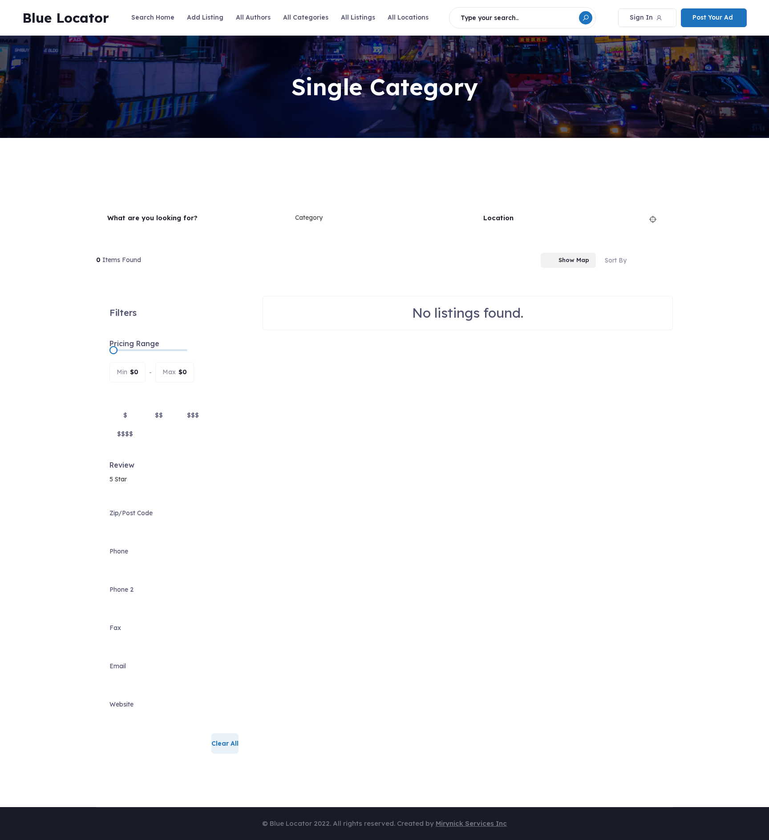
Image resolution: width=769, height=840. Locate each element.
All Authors (253, 17)
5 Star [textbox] (118, 479)
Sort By (616, 260)
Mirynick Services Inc (471, 823)
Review (121, 464)
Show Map (574, 259)
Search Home (152, 17)
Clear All (225, 743)
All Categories (305, 17)
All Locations (408, 17)
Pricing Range (134, 343)
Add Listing (205, 17)
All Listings (358, 17)
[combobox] (378, 218)
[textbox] (309, 218)
